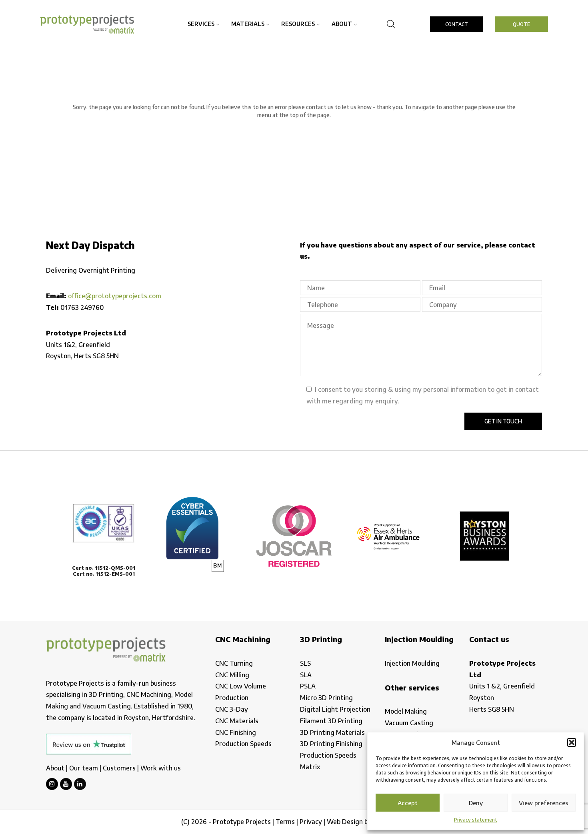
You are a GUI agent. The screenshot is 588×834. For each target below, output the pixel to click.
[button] (572, 742)
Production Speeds (243, 744)
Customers (119, 768)
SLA (306, 675)
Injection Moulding (412, 663)
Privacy (311, 822)
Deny (476, 802)
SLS (305, 663)
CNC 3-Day (231, 709)
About (342, 23)
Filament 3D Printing (331, 721)
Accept (408, 802)
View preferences (543, 802)
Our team (83, 768)
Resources (298, 23)
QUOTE (521, 24)
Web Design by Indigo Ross (367, 822)
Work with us (160, 768)
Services (201, 23)
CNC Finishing (235, 732)
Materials (247, 23)
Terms (285, 822)
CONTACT (456, 24)
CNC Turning (234, 663)
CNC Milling (232, 675)
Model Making (406, 711)
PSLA (308, 686)
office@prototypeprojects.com (114, 296)
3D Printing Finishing (331, 744)
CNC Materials (236, 721)
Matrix (310, 767)
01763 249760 (82, 307)
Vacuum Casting (409, 723)
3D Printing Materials (332, 732)
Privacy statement (475, 820)
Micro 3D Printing (326, 698)
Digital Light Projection (335, 709)
